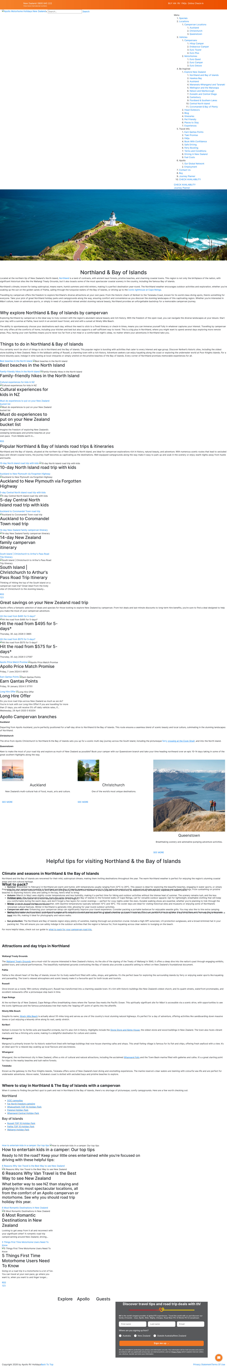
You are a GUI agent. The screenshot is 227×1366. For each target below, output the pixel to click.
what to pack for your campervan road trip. (70, 929)
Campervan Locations (195, 24)
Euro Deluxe (196, 65)
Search (86, 11)
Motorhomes (190, 56)
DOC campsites (15, 1100)
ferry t (178, 741)
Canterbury (195, 97)
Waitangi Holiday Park (18, 1129)
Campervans (190, 40)
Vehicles (183, 37)
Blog (186, 113)
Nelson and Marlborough (202, 91)
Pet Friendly (190, 119)
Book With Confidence (195, 141)
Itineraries (189, 116)
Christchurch (196, 31)
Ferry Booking (191, 147)
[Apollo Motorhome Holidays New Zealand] (24, 11)
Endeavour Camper (199, 46)
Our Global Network (194, 163)
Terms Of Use (218, 1364)
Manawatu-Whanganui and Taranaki (207, 84)
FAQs (184, 3)
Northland (64, 278)
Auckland (194, 27)
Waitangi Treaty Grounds (18, 961)
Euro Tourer (195, 49)
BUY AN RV (175, 3)
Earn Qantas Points (193, 132)
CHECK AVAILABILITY (190, 179)
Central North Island (200, 103)
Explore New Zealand (195, 72)
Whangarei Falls (132, 1057)
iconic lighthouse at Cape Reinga (144, 289)
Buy (181, 173)
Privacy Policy (176, 1352)
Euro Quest (195, 59)
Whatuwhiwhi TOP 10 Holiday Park (24, 1106)
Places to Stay (191, 122)
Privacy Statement (202, 1364)
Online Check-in (195, 3)
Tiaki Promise (191, 135)
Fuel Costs (189, 157)
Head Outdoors (192, 110)
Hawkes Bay (196, 78)
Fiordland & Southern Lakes (203, 100)
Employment (190, 166)
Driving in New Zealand (196, 154)
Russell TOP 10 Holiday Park (21, 1123)
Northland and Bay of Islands (204, 75)
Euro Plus (194, 53)
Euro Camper (196, 62)
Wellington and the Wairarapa (204, 87)
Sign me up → (161, 1343)
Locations (184, 21)
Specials (183, 18)
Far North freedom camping (21, 1103)
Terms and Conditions (195, 151)
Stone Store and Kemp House (125, 1030)
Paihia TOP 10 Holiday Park (20, 1126)
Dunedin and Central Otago (203, 94)
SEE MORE (7, 802)
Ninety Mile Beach (29, 1016)
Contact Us (184, 170)
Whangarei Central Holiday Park (23, 1113)
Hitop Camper (197, 43)
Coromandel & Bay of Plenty (204, 106)
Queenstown (196, 34)
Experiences (190, 125)
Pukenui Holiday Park (17, 1110)
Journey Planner (187, 176)
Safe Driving (190, 144)
